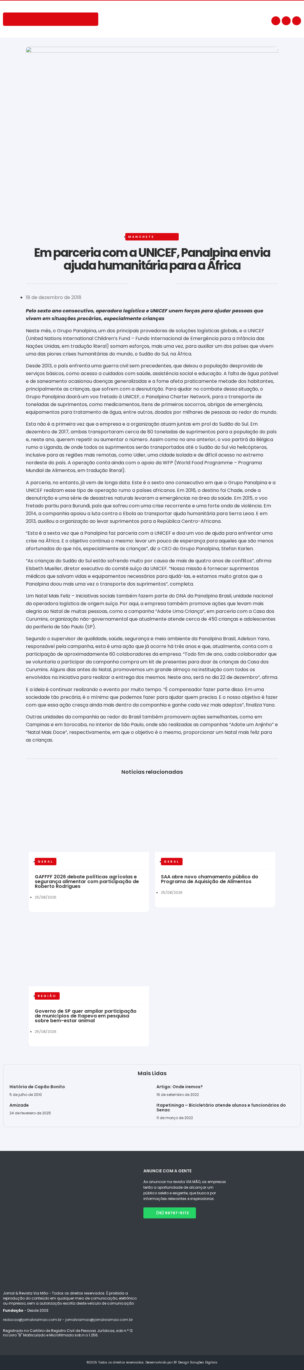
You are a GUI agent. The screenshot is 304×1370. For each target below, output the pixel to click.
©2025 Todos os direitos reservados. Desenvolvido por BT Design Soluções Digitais (152, 1362)
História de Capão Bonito (37, 1087)
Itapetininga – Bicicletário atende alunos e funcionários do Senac (221, 1107)
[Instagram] (286, 20)
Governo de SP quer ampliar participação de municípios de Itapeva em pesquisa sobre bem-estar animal (86, 1016)
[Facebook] (275, 20)
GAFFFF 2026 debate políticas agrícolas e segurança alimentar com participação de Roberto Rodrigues (87, 881)
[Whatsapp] (296, 20)
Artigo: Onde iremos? (180, 1087)
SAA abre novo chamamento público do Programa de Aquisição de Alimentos (209, 879)
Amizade (19, 1105)
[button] (27, 285)
